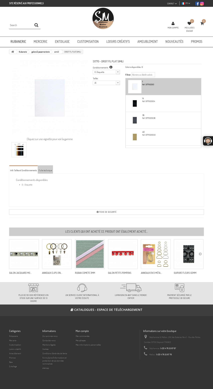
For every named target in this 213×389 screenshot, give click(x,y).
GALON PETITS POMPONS (119, 272)
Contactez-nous (49, 340)
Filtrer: (128, 74)
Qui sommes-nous (50, 336)
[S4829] (24, 254)
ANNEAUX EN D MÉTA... (151, 272)
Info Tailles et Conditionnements (23, 170)
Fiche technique (45, 170)
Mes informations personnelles (88, 344)
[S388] (90, 254)
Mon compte (173, 27)
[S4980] (123, 254)
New (11, 362)
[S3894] (189, 254)
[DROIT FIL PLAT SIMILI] (19, 149)
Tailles (95, 78)
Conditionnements (101, 67)
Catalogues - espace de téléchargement (107, 310)
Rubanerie (13, 336)
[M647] (156, 254)
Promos (12, 357)
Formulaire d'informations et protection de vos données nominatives (54, 360)
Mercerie (12, 340)
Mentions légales (49, 344)
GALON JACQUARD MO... (20, 272)
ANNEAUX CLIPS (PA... (52, 272)
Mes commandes (83, 336)
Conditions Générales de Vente (54, 353)
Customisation (15, 344)
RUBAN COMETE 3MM (85, 272)
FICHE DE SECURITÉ (107, 212)
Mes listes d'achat (189, 29)
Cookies (45, 349)
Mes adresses (81, 340)
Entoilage (13, 366)
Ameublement (15, 353)
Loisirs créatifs (15, 349)
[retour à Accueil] (12, 52)
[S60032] (57, 254)
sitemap (45, 368)
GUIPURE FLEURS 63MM (185, 272)
